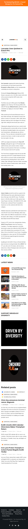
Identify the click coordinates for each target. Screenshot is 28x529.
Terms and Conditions (7, 514)
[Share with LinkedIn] (5, 59)
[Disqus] (14, 486)
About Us (18, 510)
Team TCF (4, 431)
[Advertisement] (14, 21)
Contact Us (4, 510)
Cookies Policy (6, 516)
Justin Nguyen (5, 404)
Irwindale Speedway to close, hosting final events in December (19, 278)
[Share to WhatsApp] (8, 59)
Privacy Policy (18, 514)
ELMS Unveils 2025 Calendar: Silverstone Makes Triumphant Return (12, 427)
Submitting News (17, 512)
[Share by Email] (14, 59)
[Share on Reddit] (11, 59)
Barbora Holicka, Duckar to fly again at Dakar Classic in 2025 (19, 295)
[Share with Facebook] (2, 59)
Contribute (11, 510)
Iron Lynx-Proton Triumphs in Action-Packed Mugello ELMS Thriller (12, 450)
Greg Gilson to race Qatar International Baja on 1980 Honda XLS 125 (19, 304)
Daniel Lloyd (4, 52)
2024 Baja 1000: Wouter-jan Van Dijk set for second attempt (19, 286)
